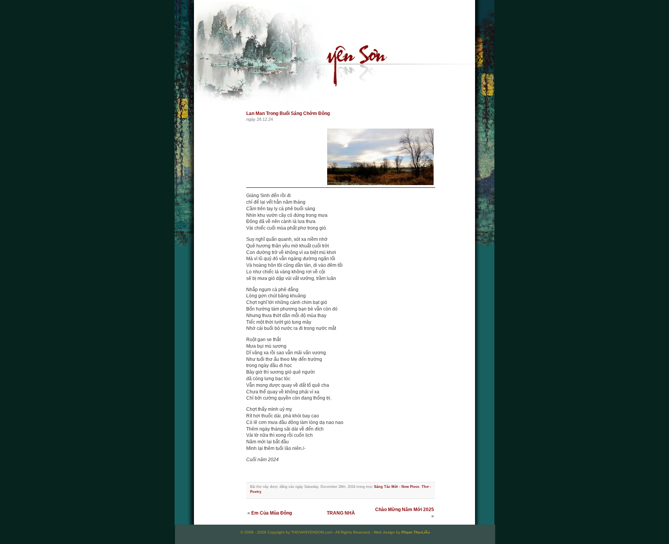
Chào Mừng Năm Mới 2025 (404, 509)
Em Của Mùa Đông (271, 513)
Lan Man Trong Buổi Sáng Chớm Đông (288, 113)
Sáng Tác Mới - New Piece (396, 487)
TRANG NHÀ (341, 513)
